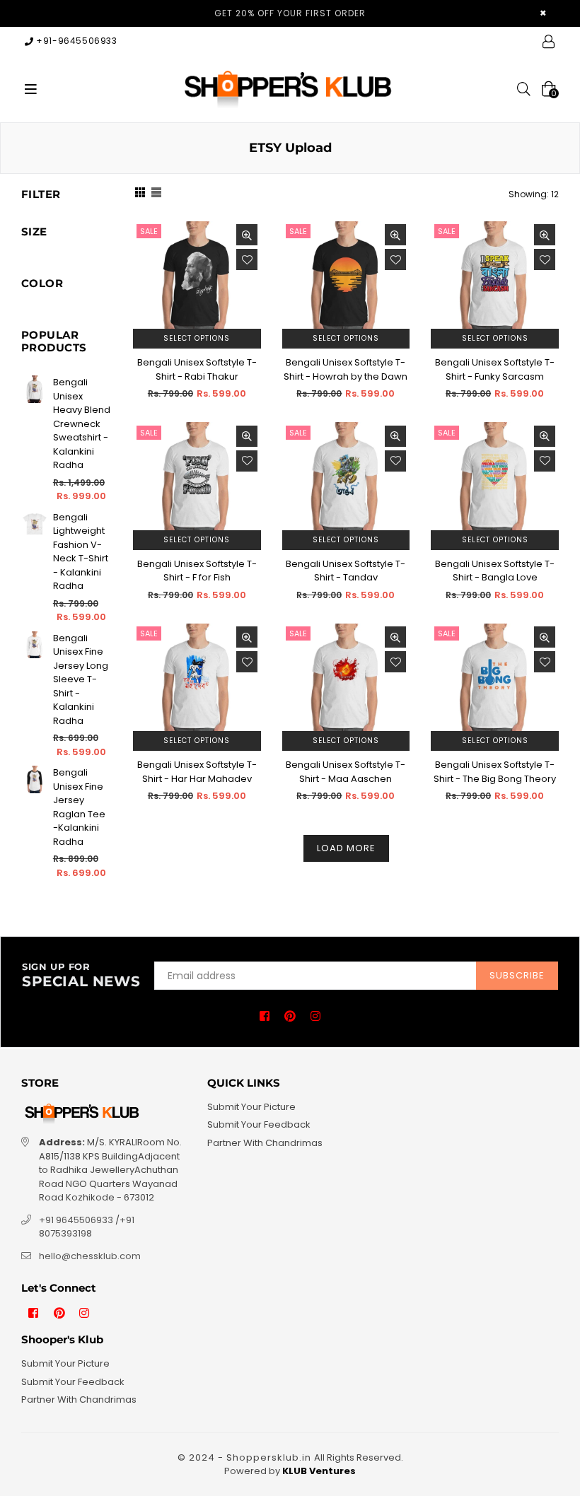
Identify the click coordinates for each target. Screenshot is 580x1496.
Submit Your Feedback (259, 1124)
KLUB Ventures (319, 1471)
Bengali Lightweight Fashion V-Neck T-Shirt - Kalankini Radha (80, 551)
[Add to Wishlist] (246, 259)
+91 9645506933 (76, 1220)
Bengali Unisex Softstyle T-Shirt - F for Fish (197, 571)
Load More (346, 848)
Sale (149, 231)
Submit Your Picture (251, 1107)
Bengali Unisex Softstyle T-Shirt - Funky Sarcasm (495, 369)
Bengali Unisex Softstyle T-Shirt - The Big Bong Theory (495, 771)
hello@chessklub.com (90, 1256)
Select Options (196, 338)
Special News (81, 976)
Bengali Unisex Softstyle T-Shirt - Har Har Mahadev (197, 771)
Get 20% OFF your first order (290, 13)
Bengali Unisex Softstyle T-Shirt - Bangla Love (495, 571)
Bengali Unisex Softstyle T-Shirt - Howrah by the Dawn (345, 369)
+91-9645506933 (75, 41)
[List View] (156, 193)
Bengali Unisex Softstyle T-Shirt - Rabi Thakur (197, 369)
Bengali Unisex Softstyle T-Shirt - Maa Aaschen (345, 771)
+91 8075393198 (86, 1227)
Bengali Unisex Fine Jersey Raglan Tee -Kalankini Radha (79, 807)
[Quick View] (246, 234)
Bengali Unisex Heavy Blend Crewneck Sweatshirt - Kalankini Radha (81, 423)
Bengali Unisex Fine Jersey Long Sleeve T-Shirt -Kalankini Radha (80, 679)
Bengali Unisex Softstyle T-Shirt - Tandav (345, 571)
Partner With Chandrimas (265, 1143)
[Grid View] (140, 193)
